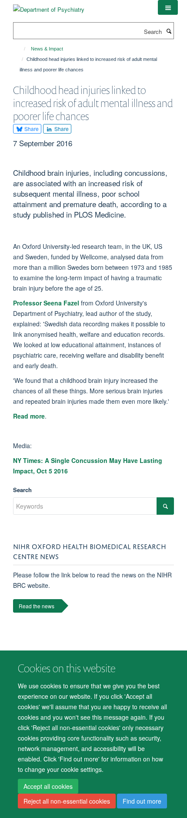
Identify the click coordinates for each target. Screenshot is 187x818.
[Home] (21, 49)
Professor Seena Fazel (46, 302)
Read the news (36, 606)
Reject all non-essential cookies (66, 801)
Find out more (142, 801)
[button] (168, 7)
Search (22, 490)
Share (31, 128)
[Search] (169, 31)
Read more (29, 416)
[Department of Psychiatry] (48, 6)
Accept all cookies (48, 786)
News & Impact (47, 48)
